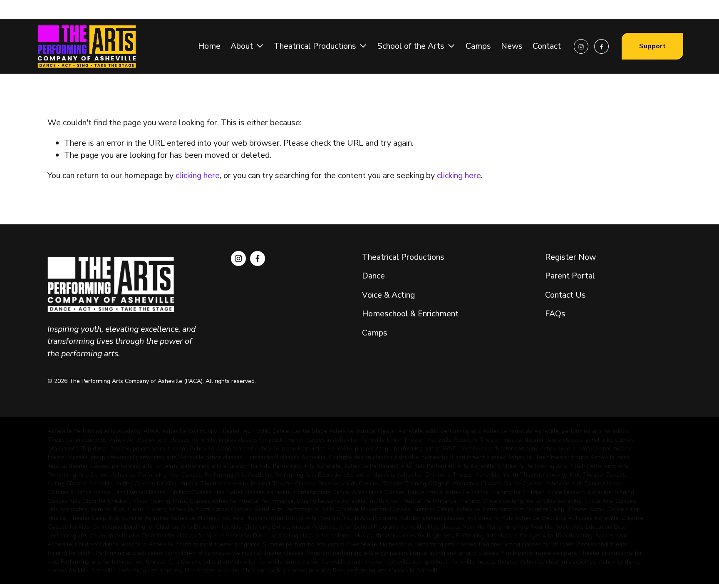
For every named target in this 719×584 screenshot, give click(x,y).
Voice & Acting (388, 295)
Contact (547, 46)
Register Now (570, 257)
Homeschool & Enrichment (410, 313)
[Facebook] (601, 46)
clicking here (198, 175)
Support (652, 46)
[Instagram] (581, 46)
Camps (478, 46)
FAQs (556, 313)
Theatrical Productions (403, 257)
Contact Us (565, 295)
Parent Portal (570, 275)
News (512, 46)
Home (209, 46)
